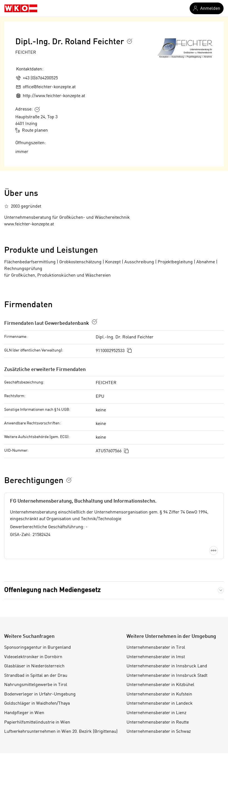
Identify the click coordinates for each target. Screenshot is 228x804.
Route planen (35, 130)
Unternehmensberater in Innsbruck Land (167, 666)
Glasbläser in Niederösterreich (34, 666)
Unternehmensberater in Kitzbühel (160, 685)
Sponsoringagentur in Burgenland (37, 647)
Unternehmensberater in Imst (156, 657)
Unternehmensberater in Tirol (156, 647)
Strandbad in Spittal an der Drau (35, 675)
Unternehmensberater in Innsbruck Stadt (167, 675)
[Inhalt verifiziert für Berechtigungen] (69, 480)
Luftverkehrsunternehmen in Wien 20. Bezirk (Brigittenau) (61, 731)
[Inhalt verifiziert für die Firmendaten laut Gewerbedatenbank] (94, 321)
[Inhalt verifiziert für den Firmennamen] (129, 41)
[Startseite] (20, 8)
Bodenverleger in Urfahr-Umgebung (40, 694)
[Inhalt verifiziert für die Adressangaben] (37, 109)
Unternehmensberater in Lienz (156, 713)
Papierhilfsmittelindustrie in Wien (37, 722)
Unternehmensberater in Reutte (158, 722)
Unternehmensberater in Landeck (160, 703)
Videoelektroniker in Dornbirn (33, 657)
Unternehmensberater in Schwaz (159, 731)
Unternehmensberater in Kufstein (159, 694)
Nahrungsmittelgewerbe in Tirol (35, 685)
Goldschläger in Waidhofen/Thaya (37, 703)
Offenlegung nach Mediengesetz (52, 590)
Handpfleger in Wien (24, 713)
